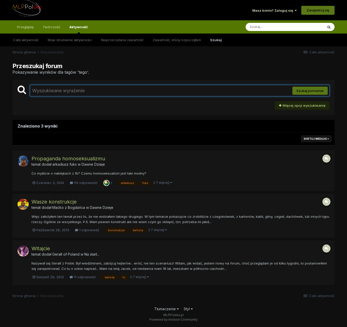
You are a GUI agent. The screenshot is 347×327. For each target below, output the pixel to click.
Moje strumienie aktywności (70, 40)
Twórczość (51, 27)
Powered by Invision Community (173, 319)
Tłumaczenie (165, 309)
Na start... (91, 254)
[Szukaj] (329, 27)
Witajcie (40, 248)
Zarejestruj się (318, 10)
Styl (187, 309)
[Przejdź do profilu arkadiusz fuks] (23, 161)
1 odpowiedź (88, 230)
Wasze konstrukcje (54, 202)
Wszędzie (309, 27)
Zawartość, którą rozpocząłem (177, 40)
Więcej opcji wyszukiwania (303, 105)
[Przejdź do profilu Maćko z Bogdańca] (23, 204)
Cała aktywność (26, 40)
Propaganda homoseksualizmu (68, 158)
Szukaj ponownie (310, 91)
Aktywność (78, 27)
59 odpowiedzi (85, 183)
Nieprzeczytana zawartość (122, 40)
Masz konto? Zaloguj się (273, 10)
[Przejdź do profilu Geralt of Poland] (23, 251)
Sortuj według (315, 138)
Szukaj (216, 40)
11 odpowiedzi (84, 277)
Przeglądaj (25, 27)
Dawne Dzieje (93, 164)
